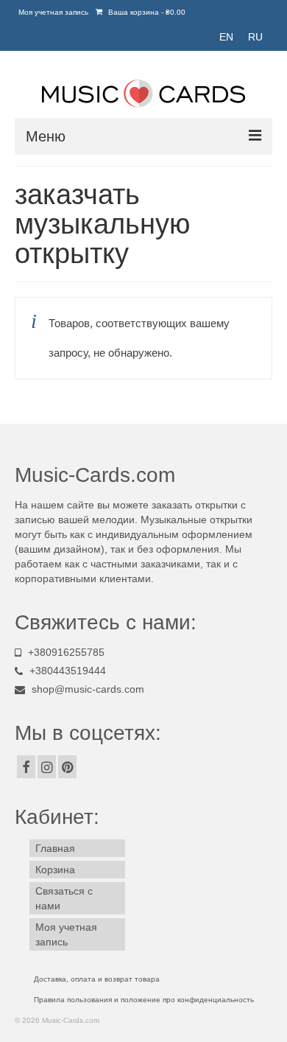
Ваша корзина (145, 12)
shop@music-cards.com (88, 689)
